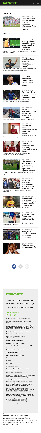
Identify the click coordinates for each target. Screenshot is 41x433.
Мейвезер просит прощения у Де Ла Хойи (29, 247)
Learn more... (31, 422)
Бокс (32, 300)
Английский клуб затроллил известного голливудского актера (28, 63)
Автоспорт (29, 307)
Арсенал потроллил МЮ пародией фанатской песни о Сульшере (29, 147)
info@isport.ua (19, 334)
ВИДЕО (33, 304)
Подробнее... (25, 418)
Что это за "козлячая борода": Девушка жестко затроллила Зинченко (29, 113)
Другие (10, 307)
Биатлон (26, 300)
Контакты (8, 358)
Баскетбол (19, 304)
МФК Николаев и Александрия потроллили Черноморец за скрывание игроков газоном (28, 166)
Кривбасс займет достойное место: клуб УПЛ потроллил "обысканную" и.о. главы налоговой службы (29, 24)
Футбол (19, 300)
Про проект (9, 363)
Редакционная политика (12, 366)
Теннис (26, 304)
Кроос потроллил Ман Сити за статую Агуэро (29, 78)
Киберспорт (10, 304)
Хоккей (17, 307)
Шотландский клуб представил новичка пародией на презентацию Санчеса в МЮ (29, 202)
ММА (22, 307)
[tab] (14, 266)
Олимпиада (11, 300)
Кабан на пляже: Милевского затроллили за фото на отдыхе (28, 217)
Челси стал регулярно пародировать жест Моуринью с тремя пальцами (28, 184)
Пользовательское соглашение (14, 373)
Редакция (8, 360)
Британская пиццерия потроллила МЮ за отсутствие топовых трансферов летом (29, 130)
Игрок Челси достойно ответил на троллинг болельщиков (29, 234)
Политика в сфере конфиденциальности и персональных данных (17, 369)
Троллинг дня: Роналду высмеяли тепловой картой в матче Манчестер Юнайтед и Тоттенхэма (29, 44)
